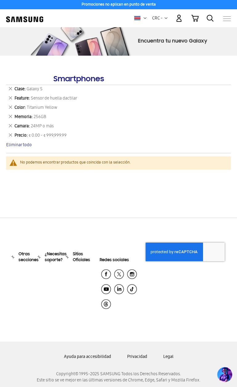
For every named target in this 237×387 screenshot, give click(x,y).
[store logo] (24, 15)
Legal (168, 357)
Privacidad (137, 357)
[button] (145, 18)
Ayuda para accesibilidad (87, 357)
